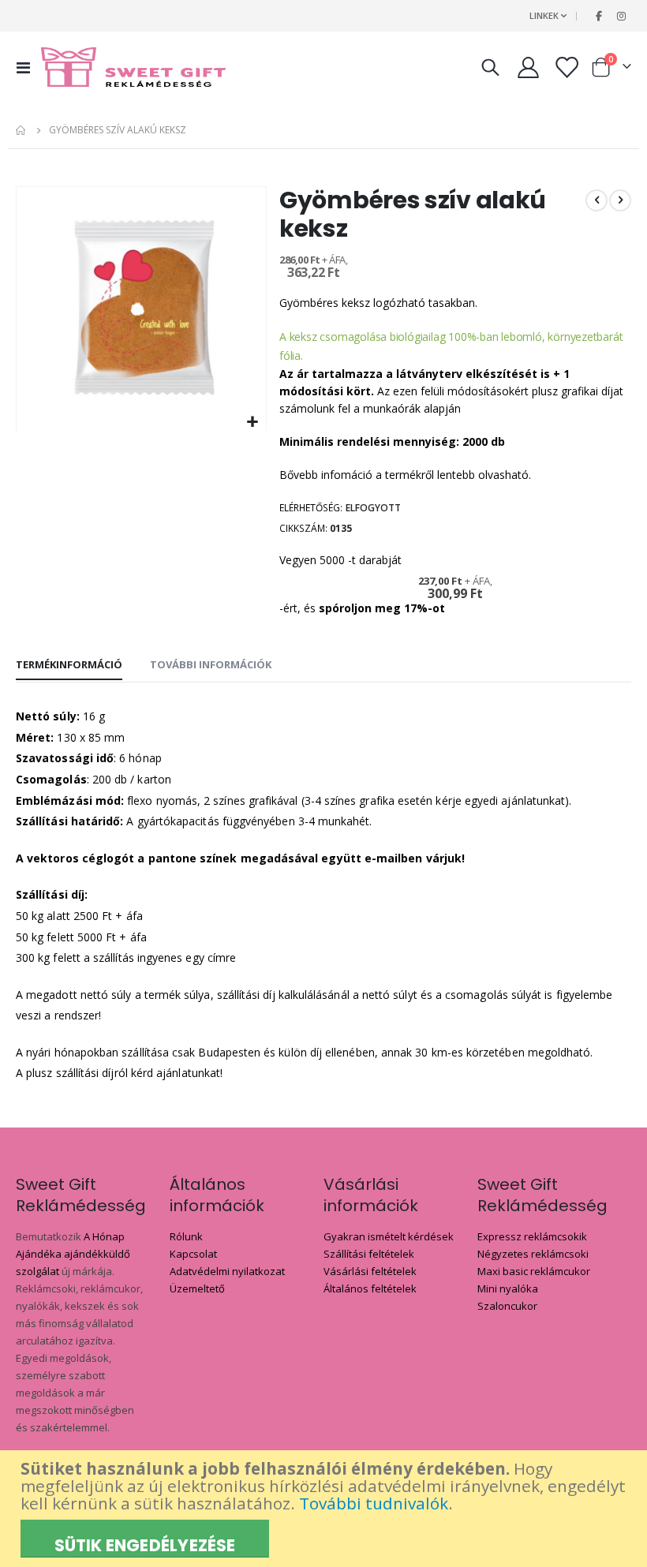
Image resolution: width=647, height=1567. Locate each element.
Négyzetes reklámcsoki (533, 1254)
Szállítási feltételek (369, 1254)
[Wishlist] (566, 67)
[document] (325, 1509)
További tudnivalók (373, 1503)
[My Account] (528, 67)
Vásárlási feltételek (370, 1271)
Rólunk (186, 1236)
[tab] (69, 665)
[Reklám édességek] (133, 67)
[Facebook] (599, 16)
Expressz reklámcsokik (532, 1236)
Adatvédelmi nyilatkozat (227, 1271)
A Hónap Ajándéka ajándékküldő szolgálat (73, 1253)
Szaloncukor (507, 1306)
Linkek (544, 15)
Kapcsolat (193, 1254)
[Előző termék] (596, 200)
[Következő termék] (620, 200)
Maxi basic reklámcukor (533, 1271)
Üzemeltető (197, 1288)
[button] (252, 422)
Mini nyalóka (507, 1288)
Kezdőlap (21, 130)
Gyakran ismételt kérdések (389, 1236)
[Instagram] (621, 16)
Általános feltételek (370, 1288)
